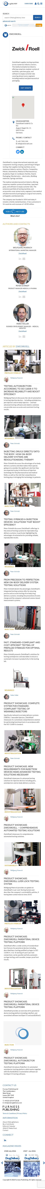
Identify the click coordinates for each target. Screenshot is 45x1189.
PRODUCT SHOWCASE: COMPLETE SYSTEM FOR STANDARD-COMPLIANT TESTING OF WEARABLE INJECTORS (21, 707)
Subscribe (29, 4)
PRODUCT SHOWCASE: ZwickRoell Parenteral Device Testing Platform (21, 939)
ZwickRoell (23, 253)
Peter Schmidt (15, 443)
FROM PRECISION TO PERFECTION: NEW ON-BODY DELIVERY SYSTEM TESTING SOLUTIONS (22, 582)
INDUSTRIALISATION (13, 753)
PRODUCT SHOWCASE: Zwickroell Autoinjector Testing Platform (19, 1061)
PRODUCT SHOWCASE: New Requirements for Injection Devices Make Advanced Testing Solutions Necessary (22, 770)
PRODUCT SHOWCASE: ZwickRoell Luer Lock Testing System (21, 881)
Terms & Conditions (9, 1113)
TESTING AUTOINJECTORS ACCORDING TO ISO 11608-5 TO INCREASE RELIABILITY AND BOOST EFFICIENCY (22, 390)
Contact (5, 1130)
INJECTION (9, 506)
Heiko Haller (22, 326)
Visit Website (26, 88)
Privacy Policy (22, 1113)
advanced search (9, 21)
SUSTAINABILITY (11, 865)
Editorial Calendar (9, 1126)
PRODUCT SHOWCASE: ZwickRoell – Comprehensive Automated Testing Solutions (22, 828)
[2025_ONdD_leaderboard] (23, 27)
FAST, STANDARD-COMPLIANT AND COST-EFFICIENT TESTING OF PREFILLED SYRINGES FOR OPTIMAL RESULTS (22, 646)
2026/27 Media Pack (10, 1128)
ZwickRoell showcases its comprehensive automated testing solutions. (18, 835)
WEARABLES (9, 438)
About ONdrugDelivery (11, 1122)
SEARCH (6, 14)
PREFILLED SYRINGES (13, 373)
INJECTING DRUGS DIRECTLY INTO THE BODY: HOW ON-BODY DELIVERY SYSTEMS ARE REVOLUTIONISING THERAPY (22, 455)
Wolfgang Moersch (16, 378)
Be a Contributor (8, 1124)
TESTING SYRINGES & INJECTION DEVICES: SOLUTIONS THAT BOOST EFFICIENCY (22, 522)
